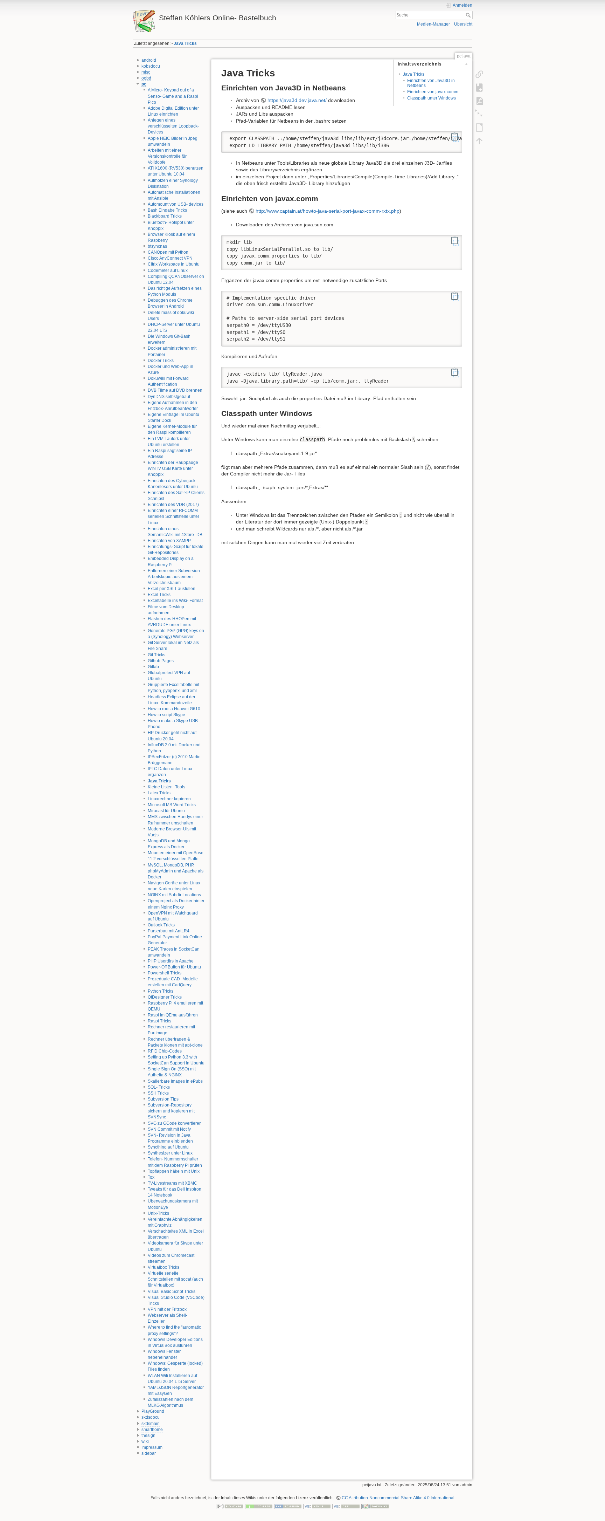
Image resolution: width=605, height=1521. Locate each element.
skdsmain (150, 1423)
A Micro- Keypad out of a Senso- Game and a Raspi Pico (173, 96)
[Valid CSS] (346, 1505)
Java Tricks (185, 43)
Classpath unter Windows (431, 98)
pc (143, 84)
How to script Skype (166, 714)
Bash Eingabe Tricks (167, 210)
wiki (145, 1441)
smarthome (152, 1429)
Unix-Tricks (158, 1213)
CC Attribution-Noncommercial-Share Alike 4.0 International (398, 1497)
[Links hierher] (479, 74)
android (148, 60)
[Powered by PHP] (288, 1505)
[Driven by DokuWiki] (375, 1505)
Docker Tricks (161, 360)
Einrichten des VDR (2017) (173, 504)
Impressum (151, 1447)
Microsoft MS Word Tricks (172, 804)
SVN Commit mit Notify (169, 1129)
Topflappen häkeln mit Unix (174, 1171)
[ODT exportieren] (479, 127)
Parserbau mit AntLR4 (168, 931)
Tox (151, 1177)
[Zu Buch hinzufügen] (479, 87)
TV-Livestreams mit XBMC (172, 1183)
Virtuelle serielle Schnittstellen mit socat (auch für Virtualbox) (175, 1279)
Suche (469, 15)
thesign (148, 1435)
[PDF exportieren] (479, 101)
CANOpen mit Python (168, 252)
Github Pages (161, 660)
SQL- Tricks (159, 1087)
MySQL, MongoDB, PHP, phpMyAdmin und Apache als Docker (175, 871)
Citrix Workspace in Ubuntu (174, 264)
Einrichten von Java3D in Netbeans (431, 83)
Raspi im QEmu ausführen (173, 1015)
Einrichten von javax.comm (432, 91)
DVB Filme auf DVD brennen (175, 390)
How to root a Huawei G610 (174, 708)
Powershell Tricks (164, 973)
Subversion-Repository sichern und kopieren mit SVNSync (171, 1111)
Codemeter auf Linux (168, 270)
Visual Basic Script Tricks (171, 1291)
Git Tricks (156, 654)
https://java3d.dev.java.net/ (297, 100)
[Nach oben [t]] (479, 141)
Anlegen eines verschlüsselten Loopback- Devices (173, 126)
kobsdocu (150, 66)
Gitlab (153, 666)
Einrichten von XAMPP (169, 540)
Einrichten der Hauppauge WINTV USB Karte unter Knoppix (173, 468)
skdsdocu (150, 1417)
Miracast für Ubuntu (166, 810)
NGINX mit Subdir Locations (174, 894)
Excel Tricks (159, 594)
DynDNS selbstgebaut (169, 396)
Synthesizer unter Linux (170, 1153)
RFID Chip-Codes (165, 1051)
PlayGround (152, 1411)
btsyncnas (157, 246)
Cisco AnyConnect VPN (170, 258)
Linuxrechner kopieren (169, 798)
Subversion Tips (163, 1099)
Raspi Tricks (159, 1021)
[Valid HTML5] (317, 1505)
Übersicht (463, 24)
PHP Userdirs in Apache (171, 961)
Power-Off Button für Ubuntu (174, 967)
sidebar (148, 1453)
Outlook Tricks (161, 925)
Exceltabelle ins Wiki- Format (175, 600)
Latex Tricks (159, 792)
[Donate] (259, 1505)
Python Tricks (160, 991)
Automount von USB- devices (175, 204)
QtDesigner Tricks (165, 997)
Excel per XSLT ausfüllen (171, 588)
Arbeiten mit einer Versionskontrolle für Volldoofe (167, 156)
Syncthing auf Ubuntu (168, 1147)
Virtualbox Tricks (163, 1267)
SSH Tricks (158, 1093)
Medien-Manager (433, 24)
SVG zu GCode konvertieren (175, 1123)
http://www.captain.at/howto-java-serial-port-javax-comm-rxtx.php (327, 211)
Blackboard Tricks (165, 216)
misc (145, 72)
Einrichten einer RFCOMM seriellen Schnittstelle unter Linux (173, 516)
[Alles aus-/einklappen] (479, 114)
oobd (146, 78)
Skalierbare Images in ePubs (175, 1081)
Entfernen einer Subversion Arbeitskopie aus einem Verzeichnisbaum (174, 576)
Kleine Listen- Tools (166, 787)
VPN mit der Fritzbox (167, 1309)
